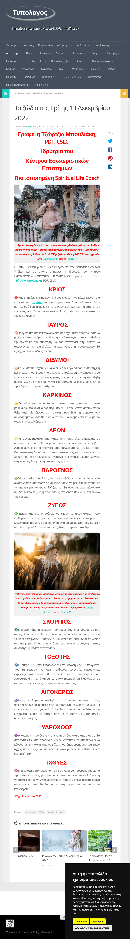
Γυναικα (44, 53)
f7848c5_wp (34, 126)
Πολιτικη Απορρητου (17, 84)
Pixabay (70, 259)
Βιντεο (29, 53)
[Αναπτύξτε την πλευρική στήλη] (6, 93)
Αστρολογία (31, 812)
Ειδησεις (78, 53)
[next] (114, 850)
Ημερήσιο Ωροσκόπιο (56, 812)
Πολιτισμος (29, 76)
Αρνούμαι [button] (97, 921)
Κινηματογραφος (101, 61)
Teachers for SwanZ (71, 76)
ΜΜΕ (62, 69)
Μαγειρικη (46, 69)
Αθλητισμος (63, 45)
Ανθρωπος (83, 45)
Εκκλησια (95, 53)
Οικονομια (94, 69)
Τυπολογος (30, 13)
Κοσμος (10, 69)
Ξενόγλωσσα (93, 76)
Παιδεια (111, 69)
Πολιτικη (11, 76)
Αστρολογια (12, 53)
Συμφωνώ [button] (81, 921)
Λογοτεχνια (28, 69)
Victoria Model (49, 259)
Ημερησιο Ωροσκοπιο (48, 93)
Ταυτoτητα (11, 45)
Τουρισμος (48, 76)
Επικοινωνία (41, 84)
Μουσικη (77, 69)
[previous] (16, 850)
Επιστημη (11, 61)
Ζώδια (41, 812)
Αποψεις (29, 45)
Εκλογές (112, 53)
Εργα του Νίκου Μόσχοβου (55, 61)
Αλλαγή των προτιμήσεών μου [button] (92, 928)
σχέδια (37, 302)
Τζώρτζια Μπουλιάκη (28, 280)
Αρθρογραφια (103, 45)
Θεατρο (81, 61)
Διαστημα (61, 53)
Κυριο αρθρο (45, 45)
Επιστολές (30, 61)
